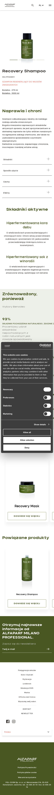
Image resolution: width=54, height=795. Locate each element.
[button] (14, 59)
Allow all (27, 432)
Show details (40, 424)
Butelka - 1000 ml (10, 93)
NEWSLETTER (27, 713)
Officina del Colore (27, 697)
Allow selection (27, 440)
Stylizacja (27, 679)
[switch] (47, 398)
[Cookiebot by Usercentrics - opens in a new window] (39, 345)
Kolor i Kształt (27, 675)
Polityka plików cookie (27, 772)
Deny (27, 448)
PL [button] (40, 5)
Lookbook (27, 684)
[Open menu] (50, 5)
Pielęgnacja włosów (27, 670)
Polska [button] (7, 732)
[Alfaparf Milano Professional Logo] (10, 5)
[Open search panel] (31, 5)
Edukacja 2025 (27, 688)
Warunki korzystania (27, 777)
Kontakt (27, 709)
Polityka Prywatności (27, 767)
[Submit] (47, 649)
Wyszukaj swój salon (27, 701)
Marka (27, 692)
